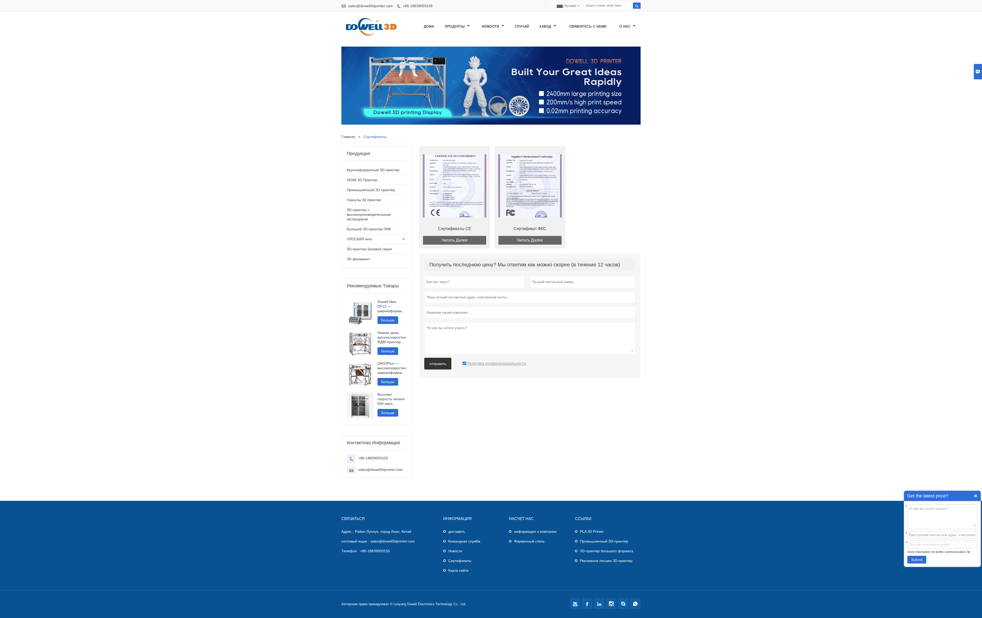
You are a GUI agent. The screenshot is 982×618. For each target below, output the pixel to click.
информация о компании (535, 531)
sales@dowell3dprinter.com (370, 6)
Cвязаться (353, 518)
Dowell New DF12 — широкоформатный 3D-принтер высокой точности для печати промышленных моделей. (391, 306)
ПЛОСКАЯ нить (359, 239)
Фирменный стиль (529, 541)
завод (545, 26)
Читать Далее (455, 240)
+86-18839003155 (418, 6)
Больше (387, 320)
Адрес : (347, 531)
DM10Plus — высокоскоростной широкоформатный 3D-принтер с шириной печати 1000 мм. (391, 368)
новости (491, 26)
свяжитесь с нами (588, 26)
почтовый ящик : (355, 541)
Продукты (455, 26)
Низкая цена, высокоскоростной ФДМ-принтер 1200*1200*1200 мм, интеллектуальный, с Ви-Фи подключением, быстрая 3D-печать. (391, 337)
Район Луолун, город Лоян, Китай (383, 531)
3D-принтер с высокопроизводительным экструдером (369, 214)
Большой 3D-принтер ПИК (369, 229)
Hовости (455, 551)
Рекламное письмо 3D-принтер (606, 561)
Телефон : (350, 551)
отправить (437, 364)
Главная (348, 137)
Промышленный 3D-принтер (371, 190)
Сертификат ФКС (530, 228)
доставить (456, 531)
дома (429, 26)
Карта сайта (458, 570)
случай (522, 26)
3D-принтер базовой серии (369, 249)
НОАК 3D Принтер (362, 180)
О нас (625, 26)
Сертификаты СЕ (454, 228)
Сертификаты (459, 561)
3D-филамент (358, 259)
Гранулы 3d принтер (364, 200)
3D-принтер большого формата (606, 551)
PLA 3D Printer (592, 531)
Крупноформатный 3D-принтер (373, 170)
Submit (916, 560)
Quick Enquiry (976, 496)
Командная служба (464, 541)
